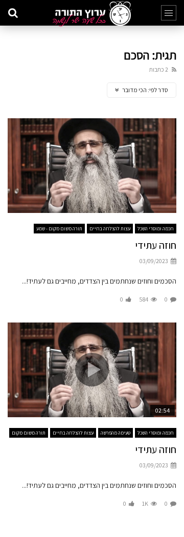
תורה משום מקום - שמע (59, 228)
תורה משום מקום (28, 432)
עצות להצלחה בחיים (109, 228)
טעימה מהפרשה (115, 432)
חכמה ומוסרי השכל (155, 228)
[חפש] (13, 13)
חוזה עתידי (155, 245)
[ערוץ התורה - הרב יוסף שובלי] (91, 14)
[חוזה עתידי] (92, 165)
